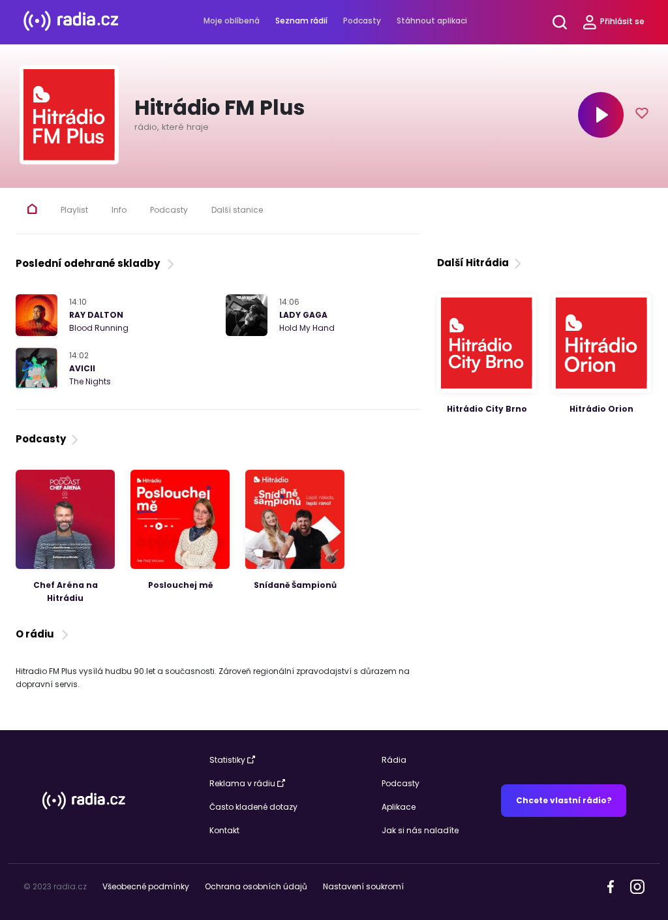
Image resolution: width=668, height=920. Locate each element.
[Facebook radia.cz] (610, 885)
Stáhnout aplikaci (432, 20)
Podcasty (362, 20)
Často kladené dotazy (253, 806)
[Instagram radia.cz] (637, 885)
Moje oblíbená (232, 20)
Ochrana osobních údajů (256, 886)
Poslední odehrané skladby (90, 263)
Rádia (394, 759)
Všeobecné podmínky (145, 886)
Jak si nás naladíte (420, 830)
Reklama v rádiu (242, 783)
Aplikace (399, 806)
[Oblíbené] (641, 115)
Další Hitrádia (473, 262)
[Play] (601, 115)
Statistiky (227, 759)
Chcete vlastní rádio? (564, 800)
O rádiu (37, 634)
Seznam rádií (301, 20)
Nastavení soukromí (363, 886)
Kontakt (224, 830)
